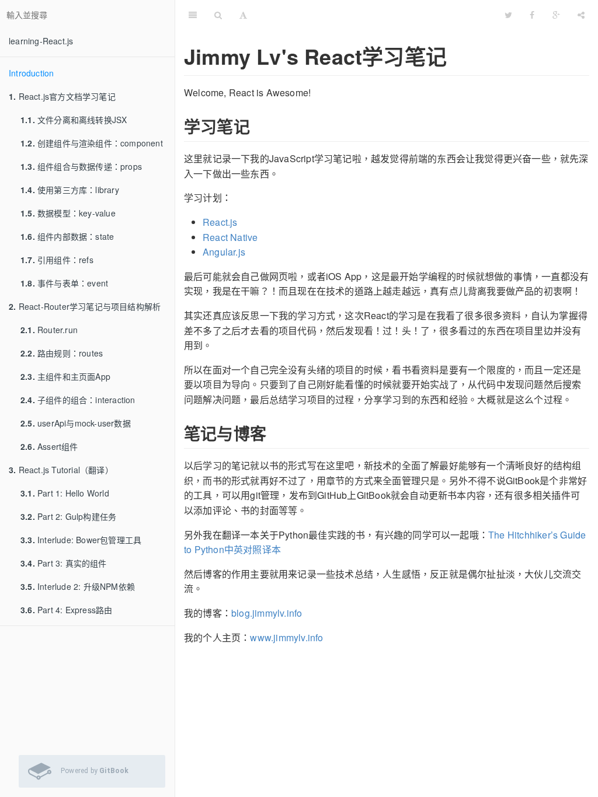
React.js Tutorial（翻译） (61, 470)
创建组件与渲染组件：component (91, 143)
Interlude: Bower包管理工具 (80, 540)
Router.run (49, 329)
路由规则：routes (61, 353)
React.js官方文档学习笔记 (62, 96)
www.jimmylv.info (286, 637)
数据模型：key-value (68, 213)
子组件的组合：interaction (77, 400)
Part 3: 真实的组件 (63, 563)
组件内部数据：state (67, 236)
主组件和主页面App (65, 376)
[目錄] (193, 14)
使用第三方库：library (69, 189)
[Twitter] (508, 14)
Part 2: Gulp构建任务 (68, 516)
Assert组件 (49, 446)
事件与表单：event (64, 283)
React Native (230, 237)
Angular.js (224, 251)
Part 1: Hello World (64, 493)
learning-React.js (41, 41)
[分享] (581, 14)
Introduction (31, 73)
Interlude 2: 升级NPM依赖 (77, 586)
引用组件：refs (56, 259)
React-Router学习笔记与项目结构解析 (85, 306)
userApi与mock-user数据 (75, 423)
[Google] (556, 14)
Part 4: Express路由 (66, 610)
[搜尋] (218, 14)
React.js (220, 222)
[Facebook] (532, 14)
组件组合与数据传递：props (81, 166)
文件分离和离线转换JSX (73, 119)
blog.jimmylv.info (266, 613)
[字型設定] (243, 14)
